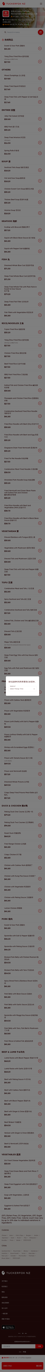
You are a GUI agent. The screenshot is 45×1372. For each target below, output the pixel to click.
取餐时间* (13, 686)
